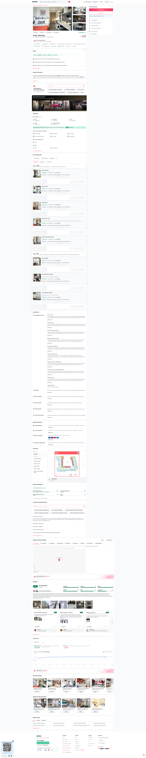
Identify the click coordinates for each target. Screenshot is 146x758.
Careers (63, 752)
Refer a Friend (65, 741)
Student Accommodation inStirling (58, 723)
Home (34, 5)
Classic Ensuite (37, 461)
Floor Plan (57, 32)
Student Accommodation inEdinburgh (39, 723)
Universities (64, 750)
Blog (76, 737)
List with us (64, 745)
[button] (13, 741)
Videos (42, 32)
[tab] (36, 543)
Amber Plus (77, 743)
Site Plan (36, 454)
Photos (36, 32)
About (63, 737)
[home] (35, 2)
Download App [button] (88, 1)
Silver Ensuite (37, 463)
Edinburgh (46, 5)
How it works (64, 739)
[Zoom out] (34, 568)
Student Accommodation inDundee (99, 723)
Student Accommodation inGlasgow (38, 725)
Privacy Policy (91, 743)
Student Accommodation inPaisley (58, 725)
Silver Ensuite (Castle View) (38, 472)
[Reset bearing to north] (34, 569)
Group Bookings (65, 743)
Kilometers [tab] (109, 540)
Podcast (76, 739)
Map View (49, 32)
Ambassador (77, 747)
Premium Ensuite (37, 458)
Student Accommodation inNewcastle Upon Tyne (81, 725)
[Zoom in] (34, 566)
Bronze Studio (37, 468)
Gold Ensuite (36, 466)
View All (74, 46)
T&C (89, 741)
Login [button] (107, 1)
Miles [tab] (102, 540)
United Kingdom (39, 5)
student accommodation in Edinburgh (44, 76)
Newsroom (77, 741)
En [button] (102, 1)
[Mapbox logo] (35, 571)
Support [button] (95, 1)
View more (50, 427)
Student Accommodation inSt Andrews (79, 723)
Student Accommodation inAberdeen (100, 725)
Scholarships (77, 749)
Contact (89, 739)
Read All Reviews (36, 634)
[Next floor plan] (84, 464)
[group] (67, 464)
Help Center (90, 737)
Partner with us (65, 747)
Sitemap (90, 745)
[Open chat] (144, 756)
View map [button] (49, 41)
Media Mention (78, 745)
